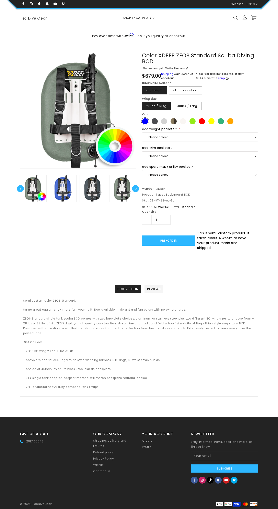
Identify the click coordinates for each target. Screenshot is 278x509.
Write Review (175, 68)
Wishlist (237, 4)
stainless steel (185, 90)
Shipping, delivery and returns (109, 443)
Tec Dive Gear (33, 18)
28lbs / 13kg (156, 106)
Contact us (101, 471)
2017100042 (34, 441)
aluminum (154, 90)
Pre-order (168, 241)
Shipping (167, 74)
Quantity (149, 211)
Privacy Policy (103, 458)
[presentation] (20, 188)
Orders (147, 441)
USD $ (251, 4)
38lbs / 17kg (187, 106)
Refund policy (103, 452)
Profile (147, 447)
